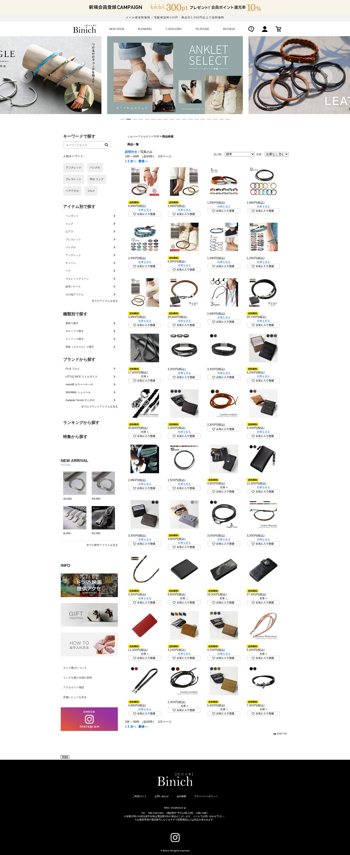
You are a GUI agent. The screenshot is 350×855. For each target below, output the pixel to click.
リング (69, 223)
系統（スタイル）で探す (79, 346)
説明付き (131, 152)
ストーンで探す (74, 338)
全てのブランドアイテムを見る (99, 406)
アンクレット (73, 255)
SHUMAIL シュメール (78, 392)
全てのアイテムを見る (105, 300)
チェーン (70, 263)
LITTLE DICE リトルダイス (81, 376)
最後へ (143, 161)
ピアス (69, 231)
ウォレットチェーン (77, 278)
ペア (68, 270)
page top (282, 733)
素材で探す (72, 323)
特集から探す (75, 436)
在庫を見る (144, 209)
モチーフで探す (74, 331)
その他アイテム (74, 294)
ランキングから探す (81, 422)
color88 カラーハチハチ (79, 384)
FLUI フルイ (72, 368)
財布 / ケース (73, 286)
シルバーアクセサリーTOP (143, 136)
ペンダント (72, 215)
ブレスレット (73, 239)
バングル (70, 247)
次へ (133, 161)
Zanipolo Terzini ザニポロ (80, 400)
